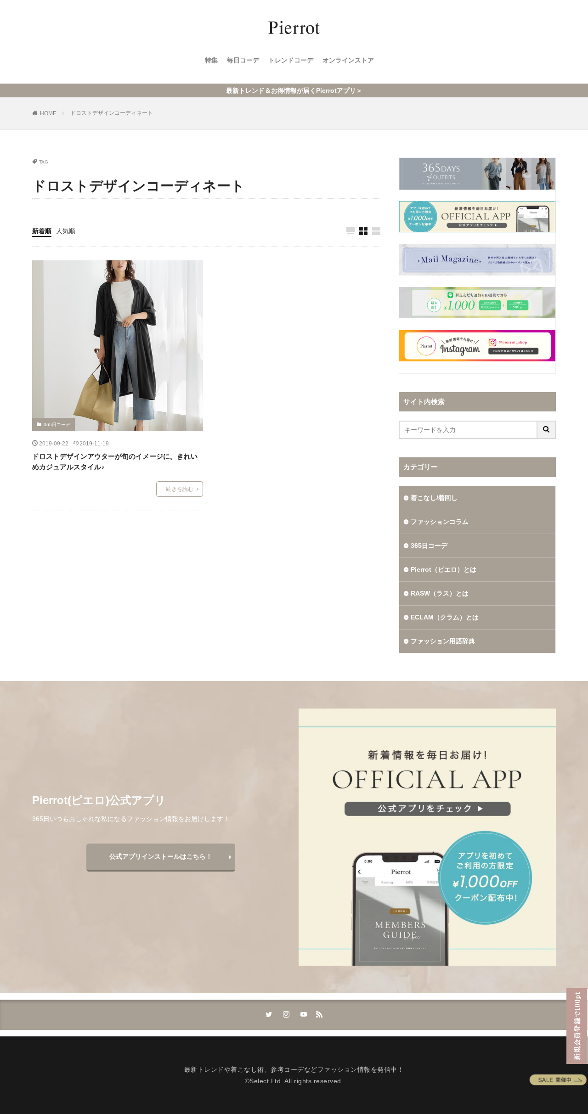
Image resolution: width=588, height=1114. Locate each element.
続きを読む (179, 489)
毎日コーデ (243, 60)
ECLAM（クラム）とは (445, 617)
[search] (546, 430)
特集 (211, 60)
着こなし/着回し (434, 497)
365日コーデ (57, 424)
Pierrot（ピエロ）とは (443, 569)
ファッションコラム (440, 521)
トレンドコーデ (290, 60)
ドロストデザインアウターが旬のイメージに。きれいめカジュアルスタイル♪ (115, 461)
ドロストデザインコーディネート (111, 113)
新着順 (41, 231)
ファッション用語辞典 (443, 641)
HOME (48, 113)
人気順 (65, 231)
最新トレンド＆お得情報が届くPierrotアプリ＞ (294, 90)
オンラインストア (348, 60)
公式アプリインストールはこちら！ (160, 856)
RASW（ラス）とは (440, 593)
